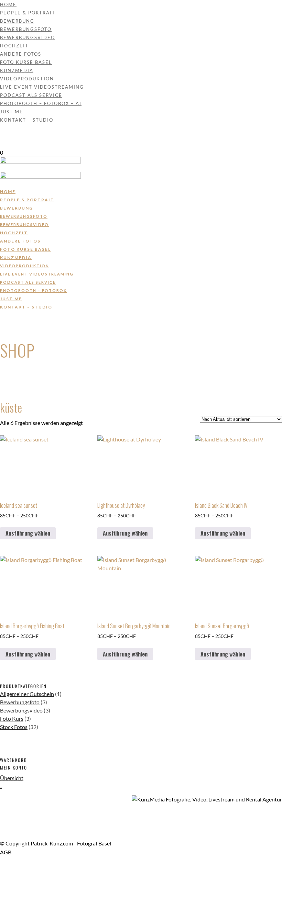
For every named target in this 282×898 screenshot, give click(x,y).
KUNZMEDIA (16, 70)
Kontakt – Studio (26, 120)
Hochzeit (14, 45)
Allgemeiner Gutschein (27, 694)
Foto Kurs (11, 718)
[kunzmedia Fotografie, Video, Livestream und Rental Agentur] (207, 799)
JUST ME (11, 111)
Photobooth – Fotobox (33, 290)
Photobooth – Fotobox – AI (41, 103)
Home (8, 4)
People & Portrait (27, 12)
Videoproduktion (27, 78)
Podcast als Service (31, 95)
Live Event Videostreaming (42, 87)
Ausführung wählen (28, 533)
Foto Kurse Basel (26, 62)
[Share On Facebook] (1, 869)
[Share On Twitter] (1, 877)
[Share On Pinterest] (1, 885)
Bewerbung (17, 21)
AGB (5, 852)
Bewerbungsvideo (27, 37)
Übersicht (11, 778)
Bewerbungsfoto (26, 29)
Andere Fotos (20, 54)
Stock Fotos (14, 726)
